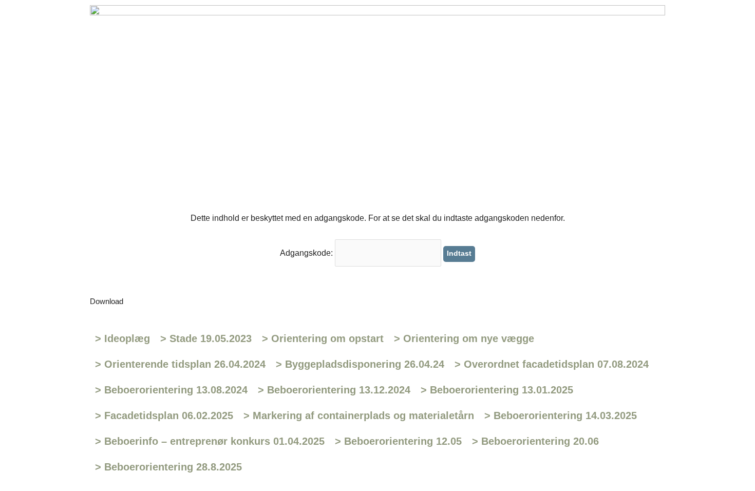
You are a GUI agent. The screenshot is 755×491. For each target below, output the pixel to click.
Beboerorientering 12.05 (398, 441)
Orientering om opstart (323, 338)
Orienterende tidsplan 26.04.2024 (180, 364)
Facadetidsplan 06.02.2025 (164, 415)
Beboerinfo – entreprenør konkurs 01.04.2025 (210, 441)
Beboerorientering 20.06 (535, 441)
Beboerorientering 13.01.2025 (497, 389)
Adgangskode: (307, 253)
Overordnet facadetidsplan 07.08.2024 (552, 364)
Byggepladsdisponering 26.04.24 (360, 364)
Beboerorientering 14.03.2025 (560, 415)
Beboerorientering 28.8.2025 (168, 467)
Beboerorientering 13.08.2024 (171, 389)
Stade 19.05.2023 (206, 338)
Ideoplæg (122, 338)
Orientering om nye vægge (464, 338)
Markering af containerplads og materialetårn (358, 415)
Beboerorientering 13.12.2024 (334, 389)
